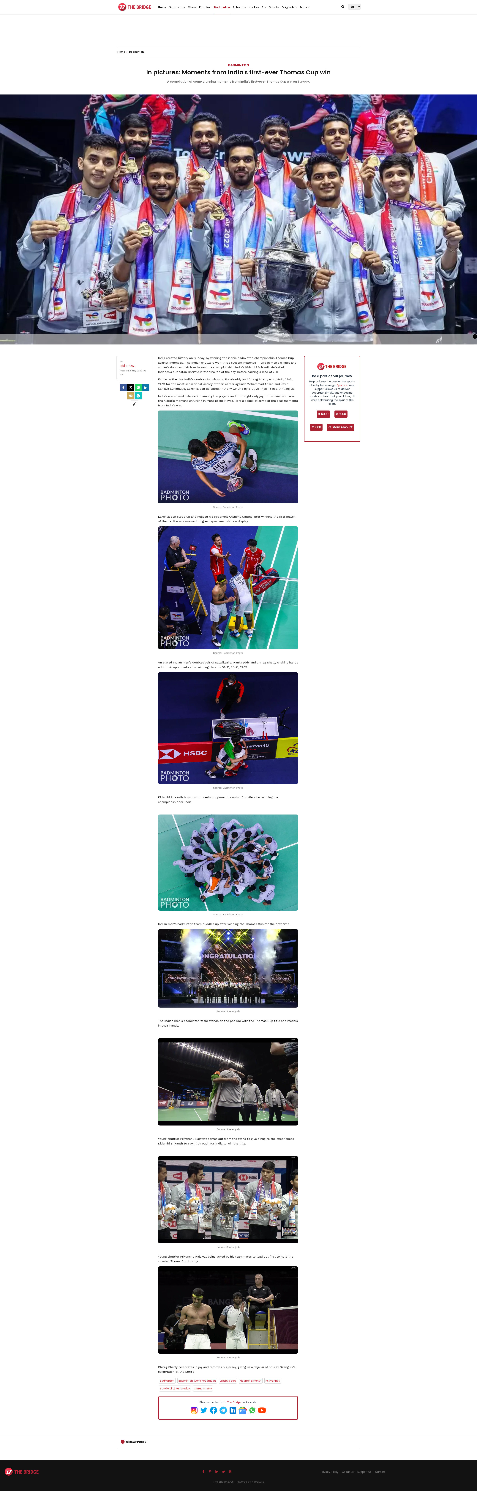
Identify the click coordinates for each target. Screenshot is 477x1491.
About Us (348, 1472)
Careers (380, 1472)
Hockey (254, 7)
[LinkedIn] (145, 387)
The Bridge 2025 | (224, 1482)
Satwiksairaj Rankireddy (175, 1388)
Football (205, 7)
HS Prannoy (273, 1381)
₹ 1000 (316, 427)
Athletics (239, 7)
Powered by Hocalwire (250, 1482)
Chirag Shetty (203, 1388)
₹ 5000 (323, 414)
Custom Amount (340, 427)
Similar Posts (136, 1442)
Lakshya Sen (228, 1381)
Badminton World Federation (197, 1381)
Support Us (177, 7)
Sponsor (342, 385)
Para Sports (270, 7)
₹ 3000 (341, 414)
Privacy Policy (329, 1472)
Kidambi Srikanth (250, 1381)
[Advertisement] (238, 35)
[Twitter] (131, 387)
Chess (192, 7)
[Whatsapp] (138, 387)
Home (162, 7)
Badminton (222, 7)
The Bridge (234, 1402)
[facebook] (123, 387)
